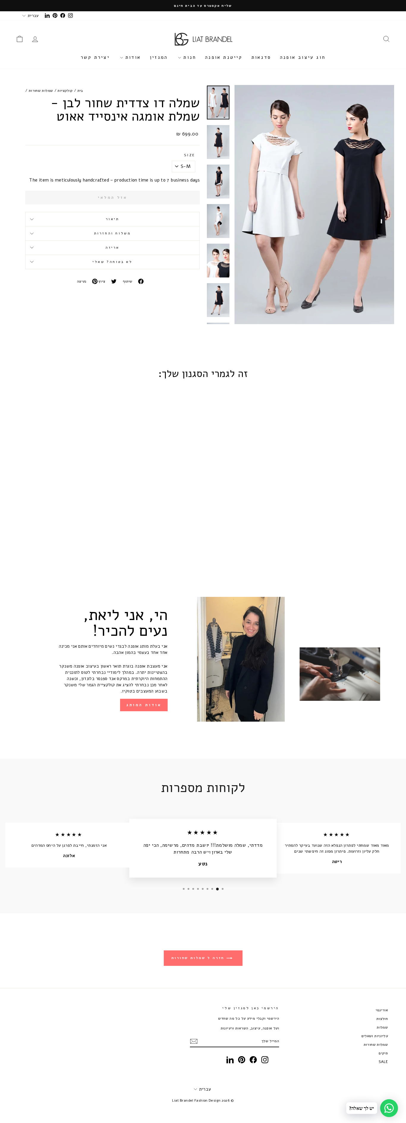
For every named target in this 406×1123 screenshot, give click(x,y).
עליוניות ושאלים (374, 1035)
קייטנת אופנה (223, 57)
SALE (383, 1061)
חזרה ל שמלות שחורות (198, 957)
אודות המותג (143, 705)
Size (189, 155)
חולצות (382, 1018)
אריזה (112, 247)
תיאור (112, 219)
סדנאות (261, 57)
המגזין (159, 57)
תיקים (383, 1053)
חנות (188, 57)
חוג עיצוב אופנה (302, 57)
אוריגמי (382, 1009)
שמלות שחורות (41, 90)
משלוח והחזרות (112, 233)
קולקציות (65, 90)
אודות (132, 57)
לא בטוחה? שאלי (112, 261)
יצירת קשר (95, 57)
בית (80, 90)
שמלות (382, 1027)
